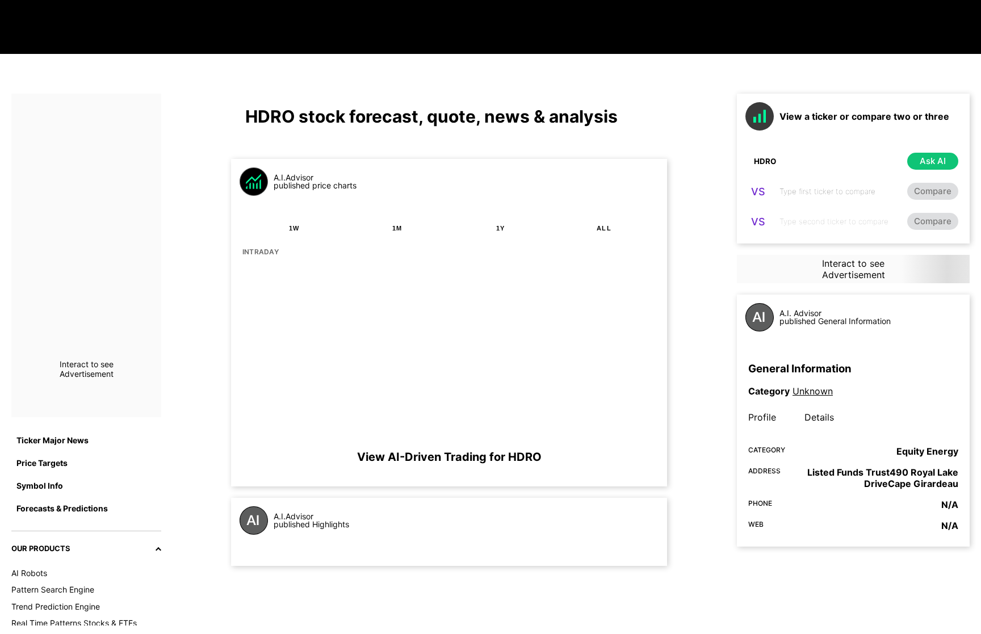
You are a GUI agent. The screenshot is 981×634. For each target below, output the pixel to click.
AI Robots (29, 573)
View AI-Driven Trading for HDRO (449, 457)
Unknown (813, 391)
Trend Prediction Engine (55, 606)
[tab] (294, 228)
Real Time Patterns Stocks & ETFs (74, 623)
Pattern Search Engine (52, 589)
